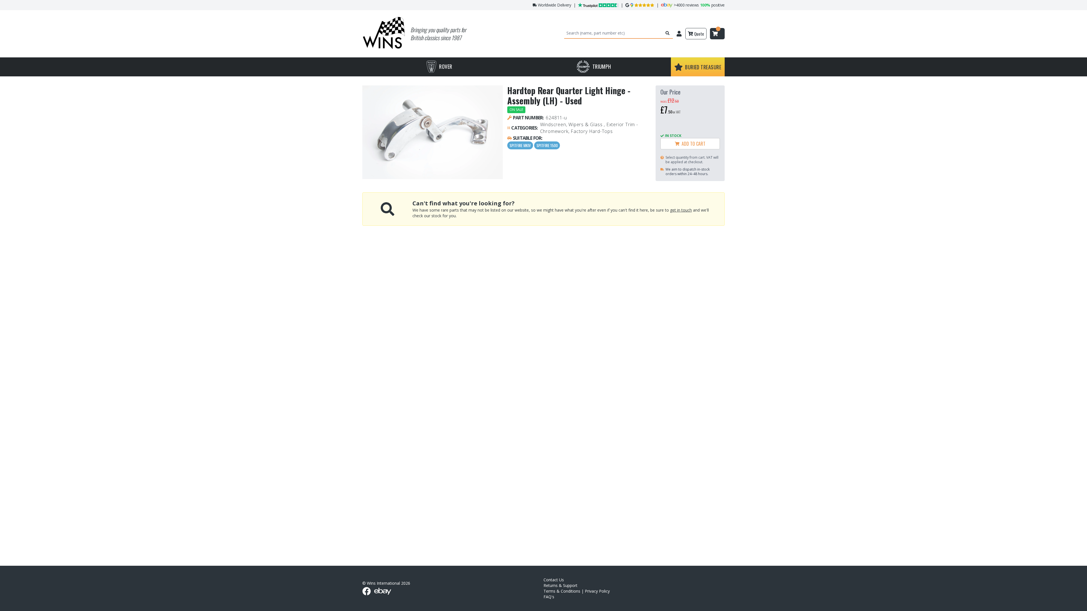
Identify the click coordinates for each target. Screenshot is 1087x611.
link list (1082, 608)
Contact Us (554, 579)
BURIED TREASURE (703, 67)
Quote (699, 34)
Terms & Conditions (562, 591)
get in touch (681, 210)
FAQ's (549, 596)
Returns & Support (560, 585)
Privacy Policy (597, 591)
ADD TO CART (692, 143)
